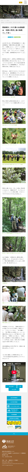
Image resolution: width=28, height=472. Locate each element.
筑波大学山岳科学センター (8, 447)
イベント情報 (6, 20)
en (20, 2)
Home (2, 20)
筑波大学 (8, 441)
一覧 (20, 386)
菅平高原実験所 (17, 37)
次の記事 (14, 389)
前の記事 (11, 386)
